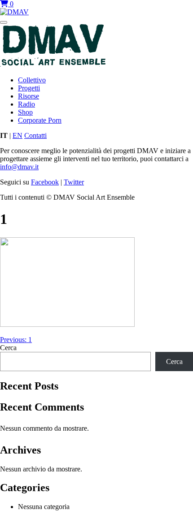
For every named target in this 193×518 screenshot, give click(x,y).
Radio (26, 104)
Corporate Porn (39, 120)
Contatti (35, 135)
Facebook (45, 182)
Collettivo (32, 80)
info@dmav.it (19, 167)
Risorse (28, 96)
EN (17, 135)
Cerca (8, 347)
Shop (25, 112)
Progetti (29, 88)
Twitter (74, 182)
